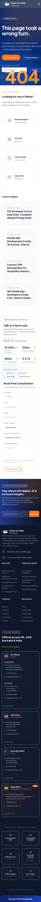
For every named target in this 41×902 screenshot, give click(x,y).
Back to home (12, 57)
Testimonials (26, 614)
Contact (5, 621)
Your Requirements (11, 443)
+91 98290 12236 (11, 802)
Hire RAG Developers (29, 576)
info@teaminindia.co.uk (14, 677)
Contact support (31, 57)
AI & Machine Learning (9, 582)
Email (6, 402)
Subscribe (34, 514)
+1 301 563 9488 (11, 730)
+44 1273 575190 (11, 673)
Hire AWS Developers (29, 589)
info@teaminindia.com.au (14, 770)
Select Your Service (12, 433)
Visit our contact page (10, 647)
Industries (5, 614)
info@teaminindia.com (13, 806)
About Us (5, 607)
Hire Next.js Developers (30, 586)
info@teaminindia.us (12, 734)
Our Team (5, 610)
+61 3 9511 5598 (11, 766)
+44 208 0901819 (11, 694)
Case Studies (6, 617)
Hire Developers (27, 621)
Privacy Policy (27, 460)
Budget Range (9, 423)
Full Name (8, 392)
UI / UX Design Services (9, 592)
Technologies (27, 617)
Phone (6, 413)
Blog (23, 607)
